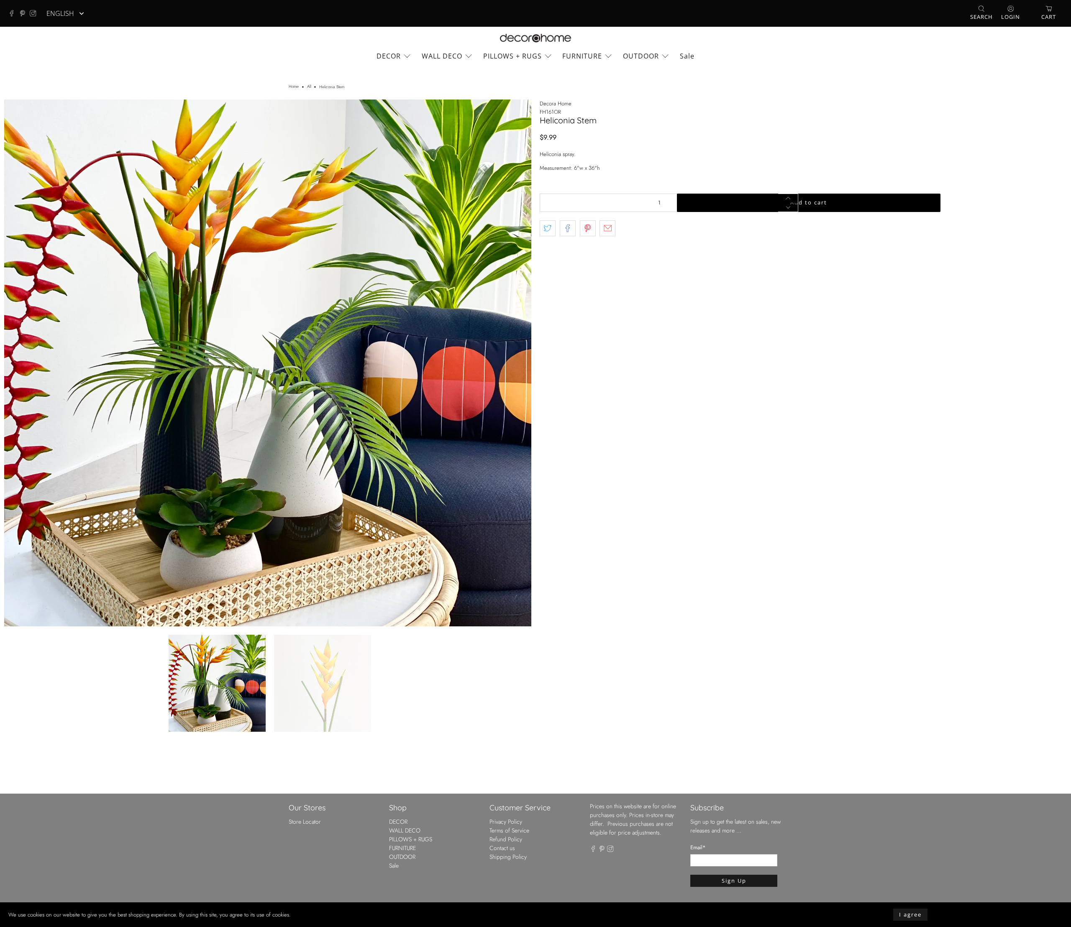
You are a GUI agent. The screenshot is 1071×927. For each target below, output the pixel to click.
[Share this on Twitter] (548, 228)
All (309, 87)
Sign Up (734, 880)
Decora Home (555, 103)
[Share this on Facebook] (568, 228)
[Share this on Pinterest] (588, 228)
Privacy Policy (505, 821)
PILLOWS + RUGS (512, 56)
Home (294, 87)
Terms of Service (509, 830)
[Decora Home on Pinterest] (24, 13)
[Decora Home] (535, 38)
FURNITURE (582, 56)
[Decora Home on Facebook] (13, 13)
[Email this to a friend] (607, 228)
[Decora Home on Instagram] (35, 13)
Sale (687, 56)
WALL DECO (442, 56)
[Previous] (17, 363)
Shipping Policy (508, 857)
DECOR (389, 56)
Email (698, 847)
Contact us (502, 848)
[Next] (518, 363)
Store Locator (305, 821)
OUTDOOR (641, 56)
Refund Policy (505, 839)
